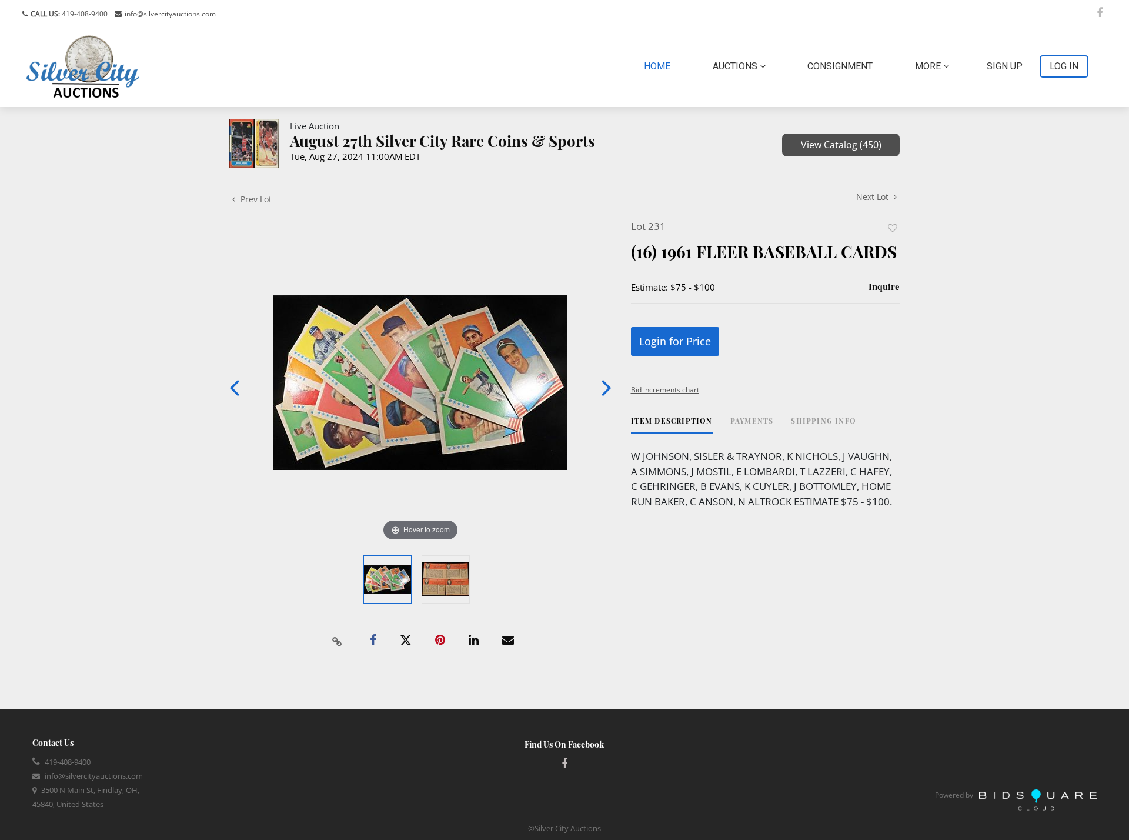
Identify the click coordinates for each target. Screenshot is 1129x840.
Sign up (1005, 66)
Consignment (840, 66)
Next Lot (873, 197)
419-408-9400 (84, 14)
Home (659, 66)
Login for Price (675, 341)
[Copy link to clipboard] (337, 641)
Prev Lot (255, 199)
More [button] (929, 66)
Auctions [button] (736, 66)
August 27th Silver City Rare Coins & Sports (442, 141)
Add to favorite (893, 228)
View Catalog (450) (841, 144)
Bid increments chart (665, 390)
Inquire (884, 286)
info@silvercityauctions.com (170, 14)
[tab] (672, 425)
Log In (1064, 66)
